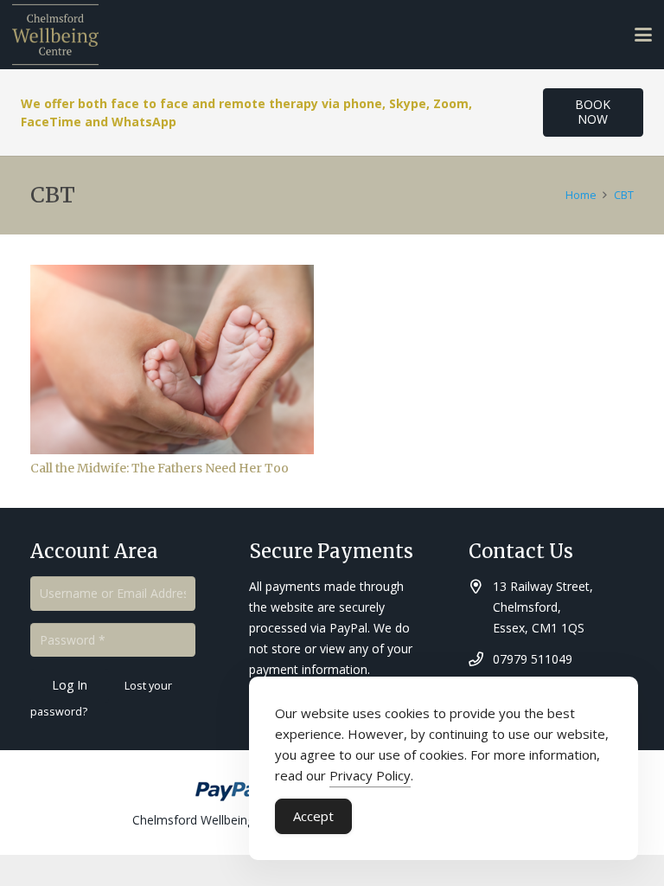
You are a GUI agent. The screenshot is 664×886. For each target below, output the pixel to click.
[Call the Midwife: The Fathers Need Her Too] (172, 359)
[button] (643, 34)
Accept (313, 816)
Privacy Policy (370, 775)
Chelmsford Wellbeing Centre (213, 820)
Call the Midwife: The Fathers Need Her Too (159, 468)
